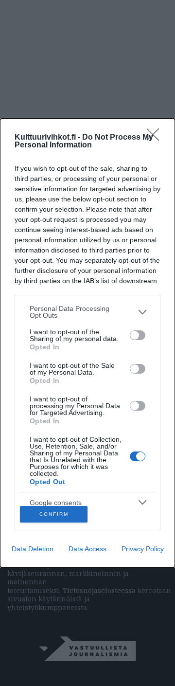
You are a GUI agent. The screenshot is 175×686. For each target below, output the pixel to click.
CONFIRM (54, 514)
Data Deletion (32, 549)
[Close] (156, 137)
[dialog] (87, 343)
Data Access (87, 549)
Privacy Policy (143, 549)
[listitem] (87, 312)
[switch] (137, 335)
